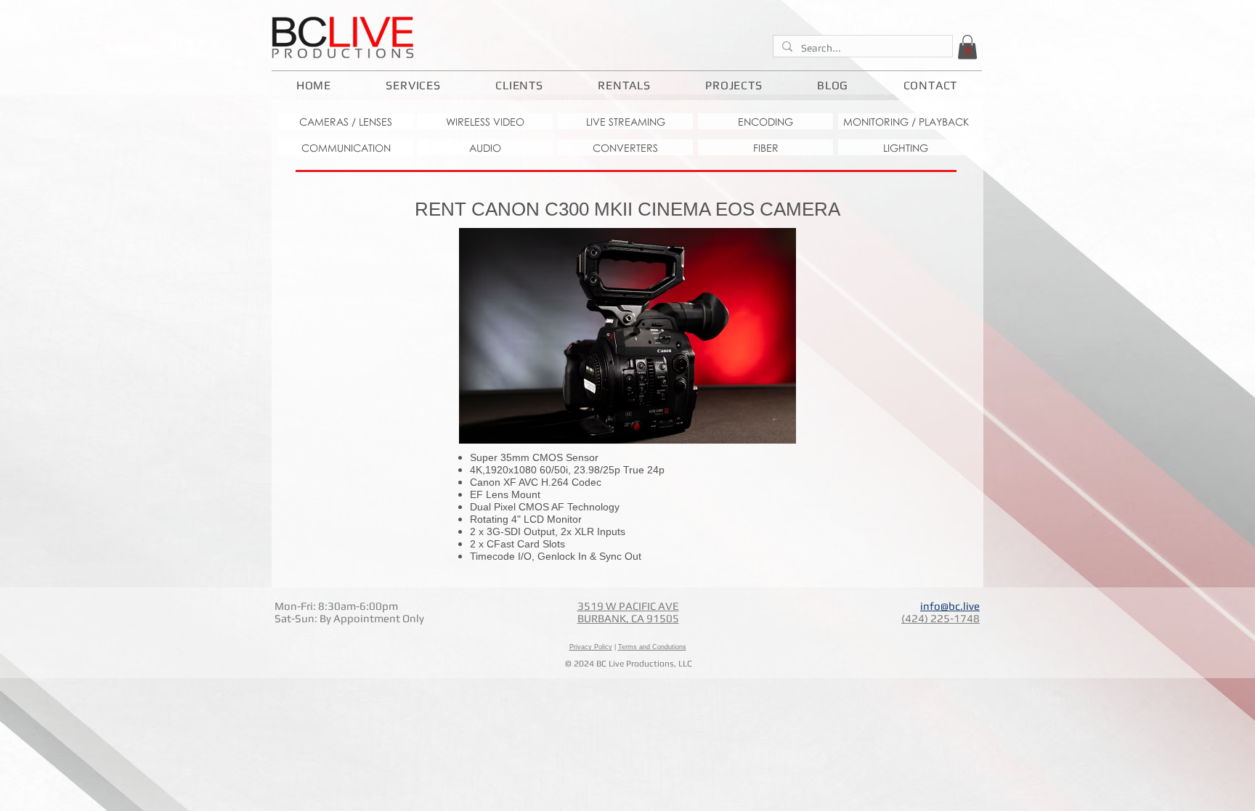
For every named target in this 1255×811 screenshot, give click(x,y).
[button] (967, 47)
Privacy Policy (590, 647)
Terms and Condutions (652, 647)
